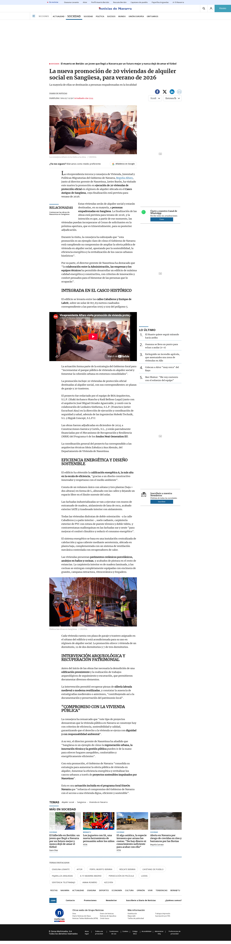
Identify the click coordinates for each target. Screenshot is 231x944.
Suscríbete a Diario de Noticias (141, 900)
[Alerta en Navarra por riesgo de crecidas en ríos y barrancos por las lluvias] (166, 821)
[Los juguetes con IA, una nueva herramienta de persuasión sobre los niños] (99, 821)
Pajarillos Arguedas (62, 876)
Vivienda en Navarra (98, 802)
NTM (85, 845)
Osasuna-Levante (61, 869)
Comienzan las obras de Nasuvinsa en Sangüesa (59, 213)
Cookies (125, 931)
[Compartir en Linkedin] (172, 92)
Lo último (147, 330)
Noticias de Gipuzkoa (108, 916)
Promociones (90, 900)
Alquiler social (68, 802)
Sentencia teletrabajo (63, 882)
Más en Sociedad (62, 809)
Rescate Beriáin (127, 869)
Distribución (132, 913)
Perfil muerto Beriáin (101, 869)
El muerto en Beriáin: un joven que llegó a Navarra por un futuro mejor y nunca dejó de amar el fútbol (118, 64)
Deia (74, 913)
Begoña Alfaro (124, 177)
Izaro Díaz (53, 850)
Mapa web (132, 916)
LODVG (144, 876)
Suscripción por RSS (162, 916)
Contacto (70, 900)
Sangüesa (81, 802)
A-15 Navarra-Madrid (90, 876)
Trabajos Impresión (162, 913)
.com (52, 900)
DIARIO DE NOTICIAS (58, 93)
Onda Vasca (104, 918)
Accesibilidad (146, 931)
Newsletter (111, 900)
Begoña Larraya (156, 845)
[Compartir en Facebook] (157, 92)
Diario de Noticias (107, 913)
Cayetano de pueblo (153, 869)
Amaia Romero (89, 882)
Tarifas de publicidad (136, 918)
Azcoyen (108, 882)
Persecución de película (121, 876)
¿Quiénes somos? (173, 900)
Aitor (79, 869)
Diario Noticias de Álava (81, 916)
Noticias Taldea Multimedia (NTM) (85, 918)
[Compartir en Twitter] (164, 92)
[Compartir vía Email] (179, 92)
